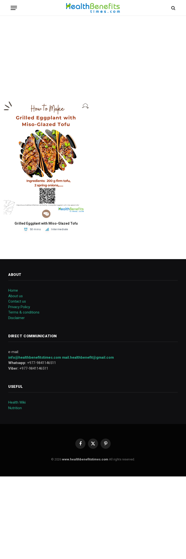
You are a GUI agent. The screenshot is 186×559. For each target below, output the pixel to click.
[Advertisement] (93, 58)
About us (15, 296)
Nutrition (15, 408)
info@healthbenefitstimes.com (34, 357)
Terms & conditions (23, 312)
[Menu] (14, 7)
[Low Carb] (46, 214)
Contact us (17, 301)
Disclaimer (16, 318)
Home (13, 290)
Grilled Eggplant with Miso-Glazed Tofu (46, 223)
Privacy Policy (19, 307)
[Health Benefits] (93, 8)
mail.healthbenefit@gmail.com (88, 357)
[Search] (172, 7)
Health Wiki (17, 402)
